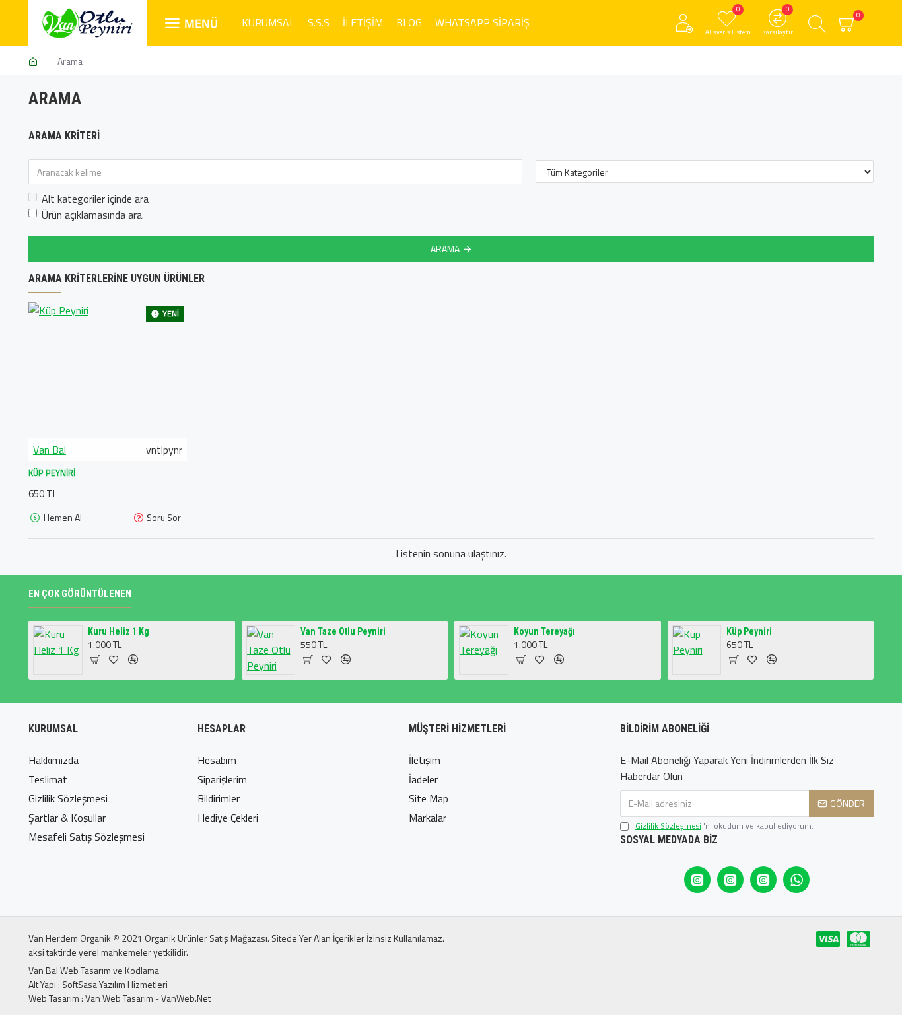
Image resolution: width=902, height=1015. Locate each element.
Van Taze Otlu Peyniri (343, 631)
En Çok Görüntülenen (79, 594)
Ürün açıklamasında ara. (93, 215)
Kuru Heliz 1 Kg (118, 631)
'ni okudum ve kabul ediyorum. (724, 826)
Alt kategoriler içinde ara (95, 199)
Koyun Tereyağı (544, 631)
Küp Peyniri (51, 473)
